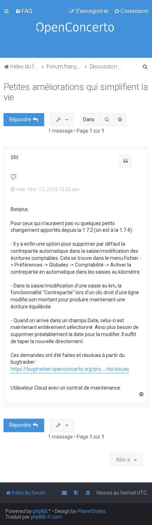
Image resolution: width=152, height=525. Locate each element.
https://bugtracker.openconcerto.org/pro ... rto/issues (70, 369)
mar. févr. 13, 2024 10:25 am (48, 189)
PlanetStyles (91, 511)
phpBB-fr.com (46, 517)
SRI (14, 157)
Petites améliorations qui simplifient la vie (76, 92)
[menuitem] (24, 11)
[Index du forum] (76, 29)
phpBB (40, 511)
